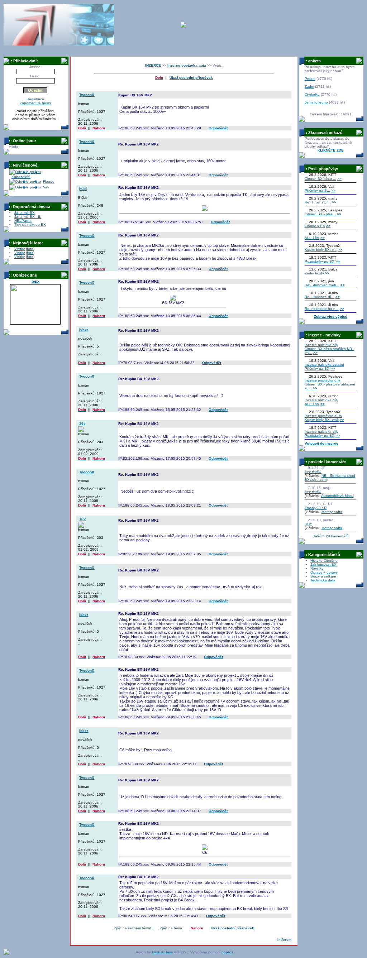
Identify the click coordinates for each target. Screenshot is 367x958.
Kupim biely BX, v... (321, 250)
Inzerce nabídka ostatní (324, 365)
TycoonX (86, 95)
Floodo (48, 181)
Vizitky (19, 249)
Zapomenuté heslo (35, 103)
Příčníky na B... (317, 190)
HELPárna (23, 220)
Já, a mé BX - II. (27, 217)
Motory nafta (331, 512)
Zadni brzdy (314, 273)
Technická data (322, 580)
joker (83, 329)
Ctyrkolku (312, 94)
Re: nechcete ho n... (322, 309)
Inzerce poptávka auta (186, 65)
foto (30, 249)
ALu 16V (312, 238)
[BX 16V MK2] (173, 299)
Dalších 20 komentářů (331, 536)
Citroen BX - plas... (320, 214)
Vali (46, 187)
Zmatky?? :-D (316, 508)
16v (82, 423)
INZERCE (153, 65)
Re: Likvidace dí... (319, 297)
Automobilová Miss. (337, 496)
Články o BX (315, 226)
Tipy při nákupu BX (30, 224)
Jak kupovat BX (323, 564)
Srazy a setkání (323, 576)
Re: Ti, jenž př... (318, 202)
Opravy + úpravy (324, 572)
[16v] (81, 431)
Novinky (316, 568)
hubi (83, 189)
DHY (308, 524)
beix (35, 281)
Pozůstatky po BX (319, 261)
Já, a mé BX (24, 213)
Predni (310, 79)
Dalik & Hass (162, 952)
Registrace (35, 99)
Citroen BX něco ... (320, 179)
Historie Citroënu (324, 560)
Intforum (284, 940)
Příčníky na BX (317, 368)
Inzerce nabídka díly (321, 345)
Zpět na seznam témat (133, 928)
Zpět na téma (171, 928)
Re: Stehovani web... (322, 285)
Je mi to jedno (316, 102)
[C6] (205, 849)
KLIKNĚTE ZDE (331, 150)
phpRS (227, 952)
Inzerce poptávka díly (322, 380)
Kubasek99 (20, 177)
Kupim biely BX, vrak (322, 420)
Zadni (309, 86)
